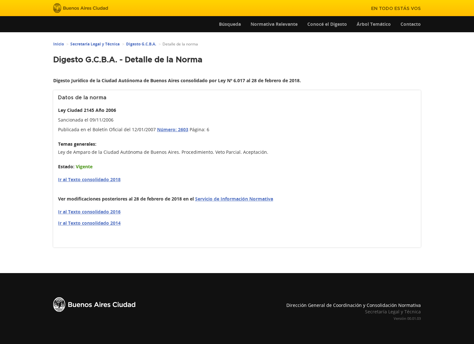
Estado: (66, 166)
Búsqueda (230, 24)
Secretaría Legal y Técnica (95, 44)
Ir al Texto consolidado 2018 (89, 179)
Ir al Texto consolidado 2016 (89, 212)
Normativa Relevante (274, 24)
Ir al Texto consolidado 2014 (89, 223)
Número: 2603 (172, 129)
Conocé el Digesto (327, 24)
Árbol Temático (374, 24)
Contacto (410, 24)
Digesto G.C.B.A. (141, 44)
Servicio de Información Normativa (234, 199)
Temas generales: (77, 144)
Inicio (58, 44)
